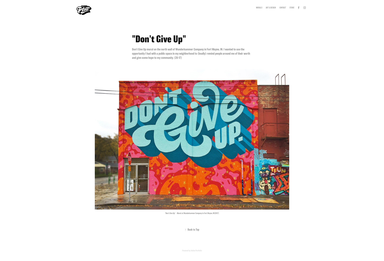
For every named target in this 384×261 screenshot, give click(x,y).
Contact (282, 7)
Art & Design (271, 7)
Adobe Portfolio (196, 250)
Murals (259, 7)
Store (292, 7)
